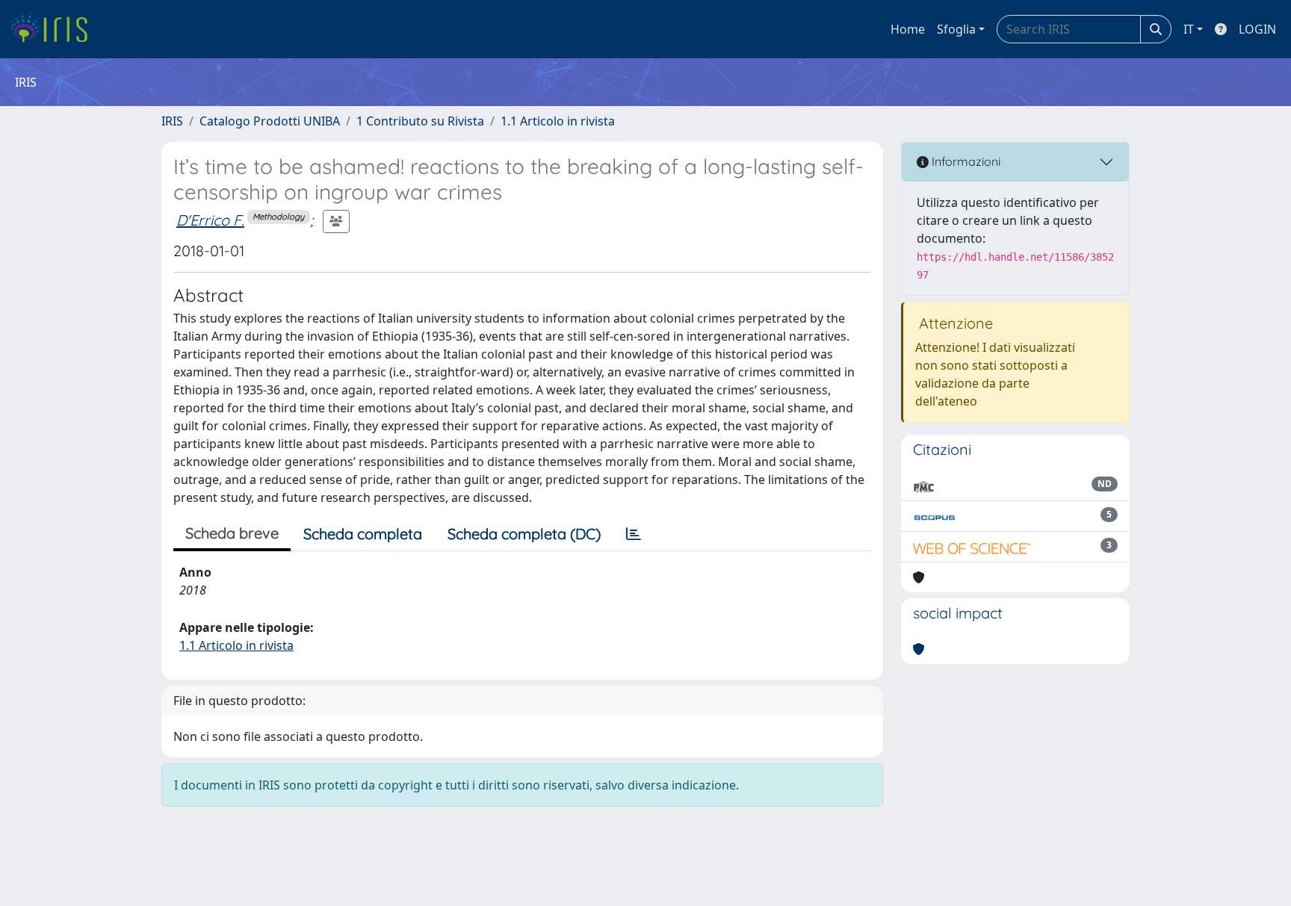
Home (908, 29)
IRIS (172, 121)
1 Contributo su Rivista (420, 121)
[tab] (633, 534)
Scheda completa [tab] (362, 533)
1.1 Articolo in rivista (558, 121)
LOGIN (1257, 29)
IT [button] (1188, 29)
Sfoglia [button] (956, 29)
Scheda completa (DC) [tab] (524, 533)
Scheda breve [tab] (232, 533)
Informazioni (964, 161)
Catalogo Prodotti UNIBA (269, 121)
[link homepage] (54, 29)
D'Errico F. (210, 220)
